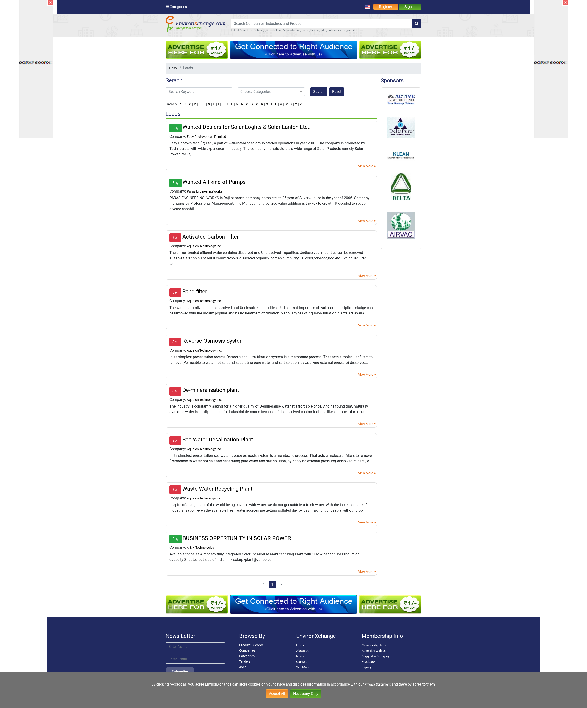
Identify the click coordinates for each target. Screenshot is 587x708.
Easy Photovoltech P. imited (206, 136)
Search (318, 91)
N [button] (242, 104)
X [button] (291, 104)
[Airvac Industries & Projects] (401, 225)
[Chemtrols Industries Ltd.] (401, 155)
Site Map (302, 667)
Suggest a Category (376, 656)
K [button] (227, 104)
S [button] (267, 104)
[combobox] (321, 23)
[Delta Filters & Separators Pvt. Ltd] (401, 186)
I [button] (218, 104)
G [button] (209, 104)
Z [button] (301, 104)
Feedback (368, 662)
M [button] (237, 104)
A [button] (181, 104)
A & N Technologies (200, 547)
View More (365, 166)
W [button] (286, 104)
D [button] (195, 104)
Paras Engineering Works (204, 191)
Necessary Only (305, 693)
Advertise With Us (374, 651)
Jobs (242, 667)
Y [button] (296, 104)
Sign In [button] (410, 7)
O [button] (247, 104)
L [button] (232, 104)
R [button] (262, 104)
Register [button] (385, 7)
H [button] (214, 104)
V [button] (281, 104)
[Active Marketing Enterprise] (401, 99)
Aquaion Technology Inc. (204, 246)
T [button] (271, 104)
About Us (302, 651)
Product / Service (251, 645)
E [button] (200, 104)
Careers (301, 662)
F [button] (204, 104)
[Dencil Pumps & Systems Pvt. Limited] (401, 127)
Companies (247, 650)
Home (173, 68)
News (300, 656)
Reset (336, 91)
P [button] (252, 104)
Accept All (277, 693)
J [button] (223, 104)
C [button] (190, 104)
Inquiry (366, 667)
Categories (247, 656)
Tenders (244, 661)
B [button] (185, 104)
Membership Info (374, 645)
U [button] (276, 104)
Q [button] (257, 104)
